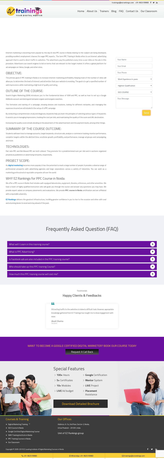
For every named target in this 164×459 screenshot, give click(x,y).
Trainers (104, 11)
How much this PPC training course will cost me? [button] (33, 274)
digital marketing (15, 165)
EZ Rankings (11, 199)
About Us (92, 11)
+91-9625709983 (142, 2)
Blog (113, 11)
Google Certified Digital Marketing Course (23, 431)
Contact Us (132, 11)
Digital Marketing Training (18, 424)
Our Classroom (149, 11)
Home (80, 11)
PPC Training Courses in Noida (19, 438)
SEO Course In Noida (16, 428)
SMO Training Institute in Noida (20, 435)
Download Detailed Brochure (80, 403)
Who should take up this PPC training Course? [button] (32, 266)
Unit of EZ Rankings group (71, 433)
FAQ (121, 11)
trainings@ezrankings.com (123, 2)
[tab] (82, 244)
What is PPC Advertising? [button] (22, 252)
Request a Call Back (82, 352)
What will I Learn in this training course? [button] (29, 244)
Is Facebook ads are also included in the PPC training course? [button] (39, 259)
